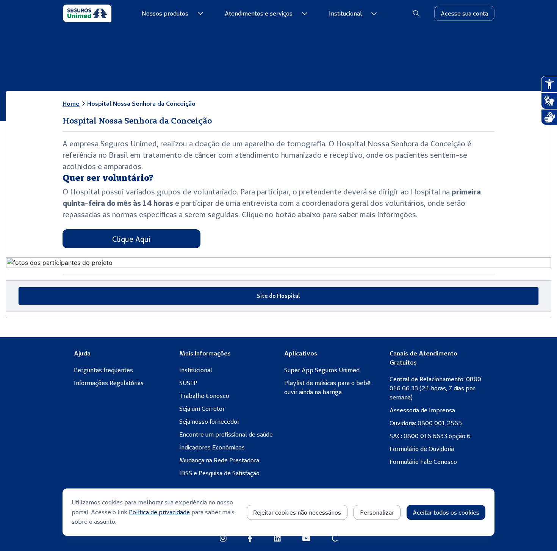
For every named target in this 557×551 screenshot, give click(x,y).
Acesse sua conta (464, 13)
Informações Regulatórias (109, 383)
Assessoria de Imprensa (422, 410)
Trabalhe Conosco (204, 395)
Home (71, 103)
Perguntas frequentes (103, 370)
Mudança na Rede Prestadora (219, 460)
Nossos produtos (165, 13)
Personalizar (377, 512)
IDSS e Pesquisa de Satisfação (219, 473)
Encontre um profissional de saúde (226, 434)
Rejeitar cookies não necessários (297, 512)
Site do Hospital (278, 295)
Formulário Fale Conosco (423, 461)
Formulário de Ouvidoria (422, 448)
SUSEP (188, 383)
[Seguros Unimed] (87, 13)
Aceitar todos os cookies (446, 512)
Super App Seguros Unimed (322, 370)
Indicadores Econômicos (212, 447)
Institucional (345, 13)
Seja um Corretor (202, 408)
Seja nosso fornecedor (209, 421)
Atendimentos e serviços (259, 13)
